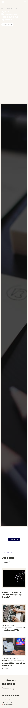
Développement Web (6, 589)
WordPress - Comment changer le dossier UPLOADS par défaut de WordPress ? (13, 663)
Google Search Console (9, 702)
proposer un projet (14, 539)
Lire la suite (4, 600)
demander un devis (7, 688)
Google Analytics (7, 699)
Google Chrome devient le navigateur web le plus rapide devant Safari (12, 595)
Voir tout (6, 562)
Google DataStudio (8, 701)
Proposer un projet (7, 24)
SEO (3, 625)
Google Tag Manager (8, 704)
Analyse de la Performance (10, 695)
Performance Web (15, 589)
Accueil (2, 8)
